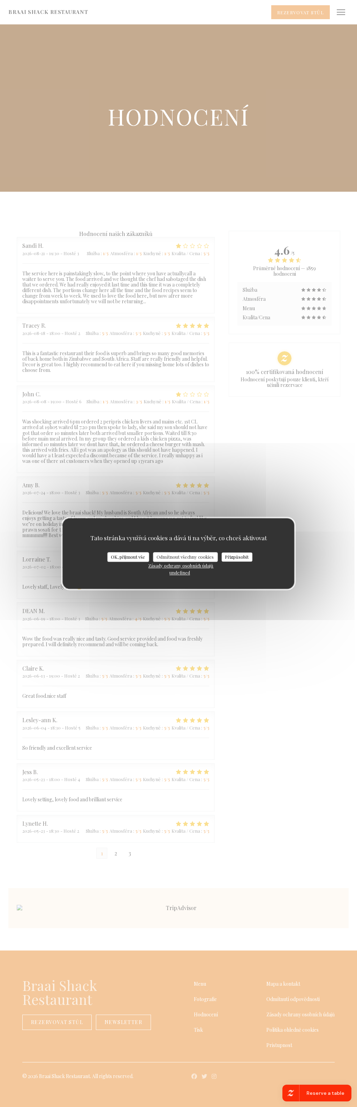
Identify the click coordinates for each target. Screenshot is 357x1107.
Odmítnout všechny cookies (185, 557)
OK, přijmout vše (128, 557)
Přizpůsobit (237, 557)
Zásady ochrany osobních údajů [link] (180, 565)
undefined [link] (179, 572)
